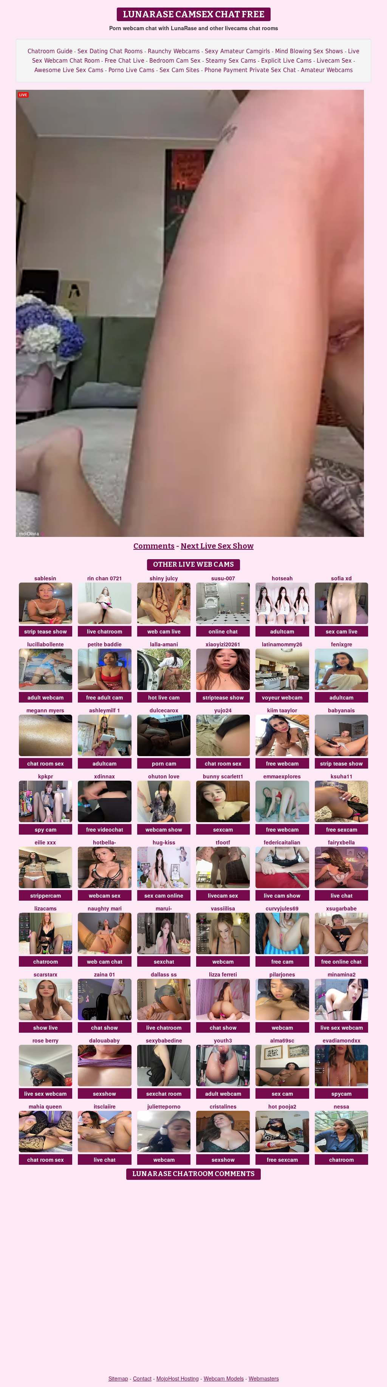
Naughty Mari (105, 908)
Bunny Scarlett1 (223, 776)
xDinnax (104, 776)
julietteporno (164, 1106)
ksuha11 (342, 776)
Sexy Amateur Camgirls (237, 51)
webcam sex (105, 895)
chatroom (45, 961)
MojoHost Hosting (177, 1378)
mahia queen (45, 1106)
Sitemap (118, 1378)
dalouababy (104, 1040)
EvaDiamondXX (342, 1040)
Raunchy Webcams (174, 51)
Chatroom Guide (50, 51)
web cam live (164, 631)
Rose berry (46, 1040)
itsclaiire (105, 1106)
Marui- (164, 908)
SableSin (45, 578)
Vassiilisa (223, 908)
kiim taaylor (282, 710)
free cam (282, 961)
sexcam (223, 829)
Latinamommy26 (282, 644)
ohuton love (164, 776)
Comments (154, 545)
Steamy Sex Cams (231, 60)
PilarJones (282, 974)
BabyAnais (341, 710)
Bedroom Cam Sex (175, 60)
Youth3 (223, 1040)
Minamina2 (342, 974)
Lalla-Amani (164, 644)
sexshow (104, 1093)
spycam (341, 1093)
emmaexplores (282, 776)
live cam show (282, 895)
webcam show (164, 829)
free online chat (341, 961)
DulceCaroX (164, 710)
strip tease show (45, 631)
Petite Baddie (105, 644)
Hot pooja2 (282, 1106)
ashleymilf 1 (104, 710)
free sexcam (341, 829)
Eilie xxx (45, 842)
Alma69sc (282, 1040)
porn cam (164, 763)
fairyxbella (341, 842)
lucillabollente (45, 644)
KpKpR (45, 776)
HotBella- (104, 842)
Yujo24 (223, 710)
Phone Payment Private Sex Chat (250, 70)
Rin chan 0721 (104, 578)
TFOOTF (223, 842)
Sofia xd (341, 578)
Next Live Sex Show (217, 545)
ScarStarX (45, 974)
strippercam (45, 895)
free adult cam (104, 697)
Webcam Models (224, 1378)
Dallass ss (164, 974)
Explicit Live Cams (286, 60)
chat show (104, 1027)
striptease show (223, 697)
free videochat (104, 829)
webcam (223, 961)
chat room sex (45, 763)
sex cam (282, 1093)
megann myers (45, 710)
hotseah (282, 578)
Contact (142, 1378)
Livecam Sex (334, 60)
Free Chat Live (124, 60)
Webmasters (264, 1378)
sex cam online (163, 895)
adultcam (282, 631)
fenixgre (341, 644)
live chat (342, 895)
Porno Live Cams (131, 70)
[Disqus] (193, 1278)
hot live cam (164, 697)
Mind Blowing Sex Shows (309, 51)
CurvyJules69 (282, 908)
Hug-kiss (164, 842)
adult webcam (45, 697)
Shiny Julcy (164, 578)
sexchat (164, 961)
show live (45, 1027)
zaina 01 (104, 974)
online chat (223, 631)
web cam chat (104, 961)
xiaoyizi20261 (223, 644)
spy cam (45, 829)
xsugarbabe (341, 908)
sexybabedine (164, 1040)
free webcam (282, 763)
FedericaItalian (282, 842)
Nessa (341, 1106)
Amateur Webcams (327, 70)
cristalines (223, 1106)
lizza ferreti (223, 974)
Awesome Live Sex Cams (69, 70)
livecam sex (223, 895)
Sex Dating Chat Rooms (110, 51)
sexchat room (163, 1093)
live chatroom (104, 631)
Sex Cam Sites (179, 70)
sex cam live (342, 631)
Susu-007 (223, 578)
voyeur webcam (282, 697)
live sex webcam (341, 1027)
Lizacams (45, 908)
